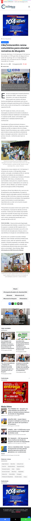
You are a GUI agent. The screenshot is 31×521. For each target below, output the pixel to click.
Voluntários (23, 298)
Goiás (13, 469)
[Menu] (29, 7)
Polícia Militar (12, 474)
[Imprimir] (21, 304)
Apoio (15, 289)
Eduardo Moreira (11, 466)
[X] (13, 304)
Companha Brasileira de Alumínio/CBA (15, 292)
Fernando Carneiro (6, 469)
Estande (9, 295)
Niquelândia (8, 38)
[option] (15, 316)
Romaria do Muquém (10, 298)
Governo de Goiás (6, 471)
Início (3, 38)
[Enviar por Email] (18, 304)
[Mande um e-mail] (9, 64)
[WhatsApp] (15, 304)
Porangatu (19, 474)
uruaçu (25, 476)
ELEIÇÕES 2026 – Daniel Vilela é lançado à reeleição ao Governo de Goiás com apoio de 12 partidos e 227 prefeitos (18, 421)
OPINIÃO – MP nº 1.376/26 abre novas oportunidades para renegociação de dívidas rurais (19, 431)
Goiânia (18, 469)
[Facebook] (10, 304)
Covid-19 (4, 466)
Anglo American (5, 463)
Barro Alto (13, 463)
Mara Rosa (14, 471)
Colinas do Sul (20, 463)
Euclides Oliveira (5, 64)
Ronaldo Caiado (18, 476)
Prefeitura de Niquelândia (7, 476)
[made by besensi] (18, 512)
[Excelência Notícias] (8, 6)
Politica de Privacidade (21, 510)
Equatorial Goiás (20, 466)
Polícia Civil (4, 474)
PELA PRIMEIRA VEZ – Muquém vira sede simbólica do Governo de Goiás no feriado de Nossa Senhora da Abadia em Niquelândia (7, 344)
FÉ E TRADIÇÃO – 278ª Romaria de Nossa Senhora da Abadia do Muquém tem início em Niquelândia (18, 440)
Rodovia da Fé (20, 295)
